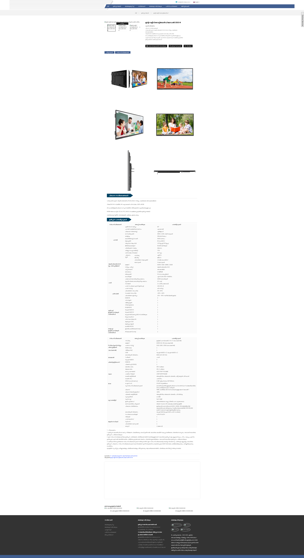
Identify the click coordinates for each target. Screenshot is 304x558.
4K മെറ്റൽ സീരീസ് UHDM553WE (184, 511)
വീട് (108, 6)
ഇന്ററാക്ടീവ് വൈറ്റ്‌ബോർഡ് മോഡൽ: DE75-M (121, 457)
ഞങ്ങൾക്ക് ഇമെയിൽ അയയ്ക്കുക (157, 46)
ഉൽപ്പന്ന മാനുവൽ (176, 46)
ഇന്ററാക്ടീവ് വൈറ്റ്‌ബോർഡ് (161, 13)
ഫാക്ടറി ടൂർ (108, 529)
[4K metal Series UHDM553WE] (184, 508)
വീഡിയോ (188, 46)
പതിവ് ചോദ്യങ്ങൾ (171, 6)
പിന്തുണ (109, 10)
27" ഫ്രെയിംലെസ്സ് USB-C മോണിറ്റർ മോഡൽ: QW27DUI (123, 456)
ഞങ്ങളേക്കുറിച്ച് (129, 6)
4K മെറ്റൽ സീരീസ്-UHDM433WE (152, 511)
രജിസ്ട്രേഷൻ (185, 6)
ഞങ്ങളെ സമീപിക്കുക (155, 6)
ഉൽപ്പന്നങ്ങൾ (117, 6)
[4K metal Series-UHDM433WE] (152, 508)
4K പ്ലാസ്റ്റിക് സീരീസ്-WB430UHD (119, 511)
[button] (140, 27)
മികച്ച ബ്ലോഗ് (109, 535)
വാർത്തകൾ (141, 6)
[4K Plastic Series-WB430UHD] (119, 508)
